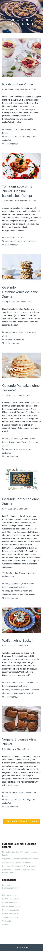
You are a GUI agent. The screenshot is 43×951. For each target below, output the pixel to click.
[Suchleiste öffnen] (36, 3)
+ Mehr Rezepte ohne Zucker (21, 821)
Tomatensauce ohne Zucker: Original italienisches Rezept (17, 191)
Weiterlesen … (14, 785)
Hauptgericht (11, 241)
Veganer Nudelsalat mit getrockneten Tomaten (20, 859)
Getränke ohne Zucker (11, 910)
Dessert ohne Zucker (14, 129)
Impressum (6, 885)
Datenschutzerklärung (10, 888)
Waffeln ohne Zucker (17, 640)
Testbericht (6, 921)
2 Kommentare (11, 245)
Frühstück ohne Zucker (11, 906)
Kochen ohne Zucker (14, 238)
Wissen (5, 925)
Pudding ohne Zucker (18, 84)
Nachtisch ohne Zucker (15, 137)
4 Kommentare (11, 144)
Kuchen (26, 690)
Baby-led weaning (13, 439)
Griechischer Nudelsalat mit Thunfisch (17, 862)
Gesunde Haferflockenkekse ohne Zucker (20, 292)
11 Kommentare (12, 343)
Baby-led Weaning (13, 449)
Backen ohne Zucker (14, 332)
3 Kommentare (11, 807)
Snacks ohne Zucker (18, 587)
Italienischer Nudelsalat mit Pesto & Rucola (19, 866)
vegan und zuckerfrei (27, 241)
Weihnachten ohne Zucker (23, 594)
